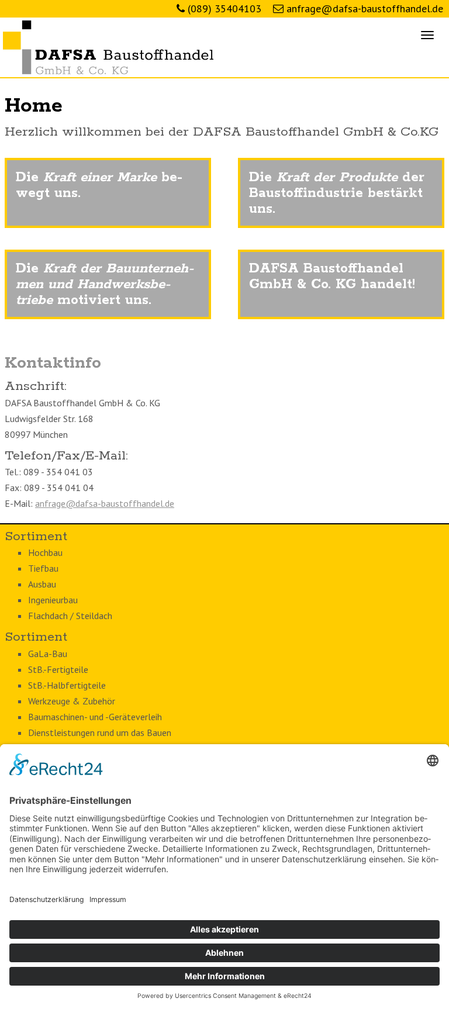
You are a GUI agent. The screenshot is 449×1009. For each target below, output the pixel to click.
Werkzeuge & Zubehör (71, 701)
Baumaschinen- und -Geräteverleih (95, 717)
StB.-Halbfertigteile (67, 685)
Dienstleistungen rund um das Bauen (99, 732)
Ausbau (42, 584)
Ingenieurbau (53, 600)
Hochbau (45, 552)
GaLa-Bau (47, 653)
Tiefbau (43, 568)
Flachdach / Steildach (70, 615)
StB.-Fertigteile (58, 669)
